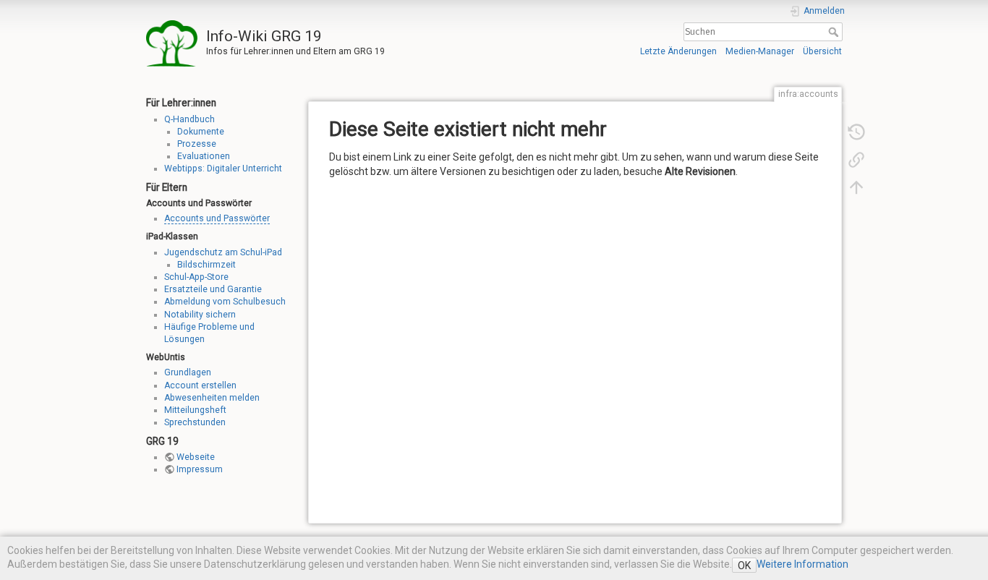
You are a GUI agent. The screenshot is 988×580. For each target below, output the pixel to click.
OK (744, 565)
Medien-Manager (759, 51)
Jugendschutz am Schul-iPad (223, 252)
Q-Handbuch (189, 119)
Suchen (835, 32)
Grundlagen (187, 372)
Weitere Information (802, 564)
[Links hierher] (856, 159)
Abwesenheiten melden (212, 398)
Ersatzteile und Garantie (213, 289)
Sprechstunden (195, 422)
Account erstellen (200, 385)
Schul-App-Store (196, 277)
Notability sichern (200, 315)
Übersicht (822, 51)
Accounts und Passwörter (217, 218)
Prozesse (196, 144)
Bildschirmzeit (206, 265)
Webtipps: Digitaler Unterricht (223, 168)
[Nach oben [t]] (856, 186)
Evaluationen (203, 156)
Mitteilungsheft (195, 410)
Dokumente (200, 132)
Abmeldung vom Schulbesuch (225, 302)
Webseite (195, 457)
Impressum (199, 469)
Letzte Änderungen (678, 51)
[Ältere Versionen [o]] (856, 131)
